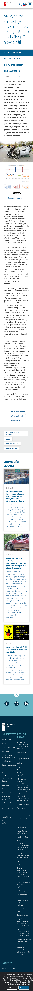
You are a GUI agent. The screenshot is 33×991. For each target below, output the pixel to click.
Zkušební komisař (22, 915)
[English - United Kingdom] (25, 5)
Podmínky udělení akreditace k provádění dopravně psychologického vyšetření (23, 845)
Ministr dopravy (7, 739)
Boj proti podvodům (8, 793)
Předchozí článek (17, 416)
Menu (30, 4)
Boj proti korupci (7, 789)
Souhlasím (23, 988)
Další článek (15, 420)
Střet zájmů (5, 785)
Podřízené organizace (9, 765)
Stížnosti (5, 769)
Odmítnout (12, 988)
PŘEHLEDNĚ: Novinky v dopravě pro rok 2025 (24, 942)
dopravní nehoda (12, 444)
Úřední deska (6, 743)
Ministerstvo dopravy (8, 4)
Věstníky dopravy (22, 891)
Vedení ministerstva (8, 747)
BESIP (8, 439)
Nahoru (16, 695)
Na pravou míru (12, 71)
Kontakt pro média (13, 65)
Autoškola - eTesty (22, 837)
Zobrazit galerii (15, 198)
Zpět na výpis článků (17, 412)
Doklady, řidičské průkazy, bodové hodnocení (22, 903)
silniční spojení (11, 448)
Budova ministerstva (8, 751)
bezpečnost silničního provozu (13, 433)
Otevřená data (6, 761)
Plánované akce (12, 59)
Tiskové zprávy (15, 52)
